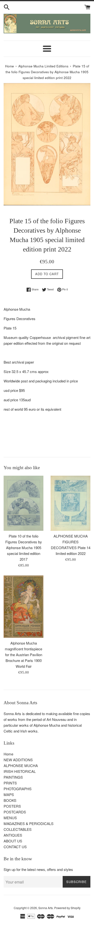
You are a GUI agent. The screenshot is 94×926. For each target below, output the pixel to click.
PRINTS (10, 782)
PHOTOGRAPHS (18, 788)
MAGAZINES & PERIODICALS (29, 823)
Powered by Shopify (67, 908)
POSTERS (12, 806)
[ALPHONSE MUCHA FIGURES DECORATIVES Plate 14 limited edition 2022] (70, 503)
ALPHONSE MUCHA (21, 765)
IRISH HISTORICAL (20, 771)
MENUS (10, 817)
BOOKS (10, 800)
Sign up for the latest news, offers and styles (38, 869)
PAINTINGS (13, 777)
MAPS (9, 794)
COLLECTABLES (18, 829)
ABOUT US (13, 840)
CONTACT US (15, 846)
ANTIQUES (13, 835)
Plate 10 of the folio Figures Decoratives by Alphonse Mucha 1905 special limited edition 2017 (23, 547)
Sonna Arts (45, 908)
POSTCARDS (15, 811)
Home (8, 753)
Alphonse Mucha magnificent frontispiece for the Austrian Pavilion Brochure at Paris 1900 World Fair (23, 654)
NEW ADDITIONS (18, 759)
